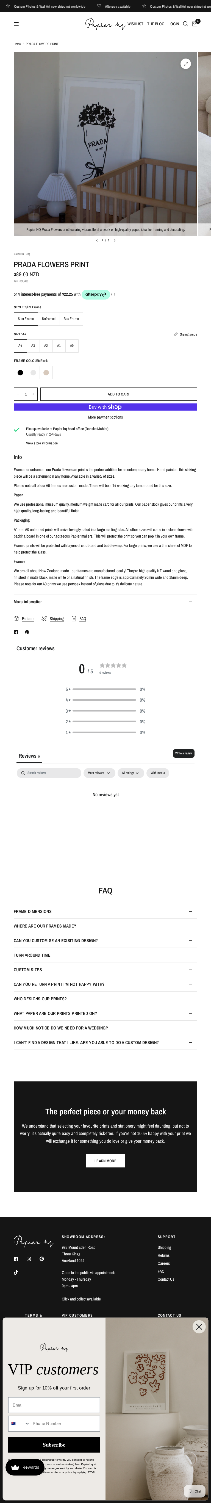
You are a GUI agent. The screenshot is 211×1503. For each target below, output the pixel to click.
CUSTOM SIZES (28, 970)
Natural (46, 372)
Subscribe (54, 1444)
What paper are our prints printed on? (55, 1013)
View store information (42, 443)
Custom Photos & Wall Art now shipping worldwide (59, 6)
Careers (164, 1263)
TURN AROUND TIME (32, 955)
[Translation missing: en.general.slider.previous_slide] (96, 240)
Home (17, 44)
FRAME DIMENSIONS (33, 911)
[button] (105, 689)
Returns (164, 1255)
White (33, 372)
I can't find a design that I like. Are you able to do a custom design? (86, 1042)
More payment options (105, 417)
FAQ (161, 1271)
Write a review (183, 753)
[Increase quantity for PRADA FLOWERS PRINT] (33, 394)
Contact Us (166, 1279)
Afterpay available (127, 6)
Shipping (164, 1247)
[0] (193, 24)
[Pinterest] (46, 1259)
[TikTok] (20, 1272)
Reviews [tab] (29, 755)
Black (20, 372)
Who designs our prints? (40, 999)
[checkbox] (157, 773)
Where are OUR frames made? (45, 926)
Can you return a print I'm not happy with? (59, 984)
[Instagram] (33, 1259)
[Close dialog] (199, 1326)
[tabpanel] (105, 813)
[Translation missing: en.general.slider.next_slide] (114, 240)
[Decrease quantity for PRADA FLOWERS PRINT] (18, 394)
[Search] (185, 24)
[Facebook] (20, 1259)
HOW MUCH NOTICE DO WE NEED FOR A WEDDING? (61, 1028)
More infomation (28, 602)
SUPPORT (167, 1237)
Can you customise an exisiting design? (56, 940)
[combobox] (19, 1423)
